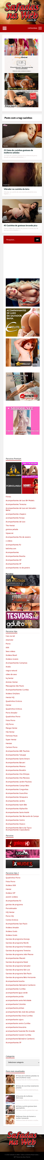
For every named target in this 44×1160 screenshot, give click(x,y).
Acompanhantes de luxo (15, 522)
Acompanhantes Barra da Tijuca (18, 828)
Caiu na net (10, 636)
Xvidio (8, 667)
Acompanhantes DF (13, 560)
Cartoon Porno (11, 747)
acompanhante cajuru (14, 1019)
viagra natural (11, 670)
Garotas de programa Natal (17, 962)
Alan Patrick (26, 1157)
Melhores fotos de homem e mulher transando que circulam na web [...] (27, 1120)
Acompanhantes (12, 552)
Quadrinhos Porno (13, 716)
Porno (8, 644)
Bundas (5, 146)
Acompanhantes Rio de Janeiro (18, 537)
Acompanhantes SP (13, 564)
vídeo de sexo (11, 674)
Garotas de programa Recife (17, 943)
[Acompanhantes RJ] (30, 463)
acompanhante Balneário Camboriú (20, 1039)
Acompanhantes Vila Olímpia (17, 774)
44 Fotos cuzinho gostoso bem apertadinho (26, 1107)
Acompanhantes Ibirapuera (17, 797)
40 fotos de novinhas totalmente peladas (27, 1087)
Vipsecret (9, 533)
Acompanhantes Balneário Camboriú (20, 985)
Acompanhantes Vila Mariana (18, 778)
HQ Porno (10, 724)
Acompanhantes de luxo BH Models (20, 500)
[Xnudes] (23, 861)
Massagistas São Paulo (15, 686)
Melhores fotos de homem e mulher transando (26, 1117)
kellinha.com (11, 548)
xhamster (9, 640)
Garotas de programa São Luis (18, 970)
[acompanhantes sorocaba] (23, 373)
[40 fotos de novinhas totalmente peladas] (10, 1089)
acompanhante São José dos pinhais (20, 1012)
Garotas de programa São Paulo (18, 973)
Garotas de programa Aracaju (18, 939)
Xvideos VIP (10, 893)
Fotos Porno (10, 720)
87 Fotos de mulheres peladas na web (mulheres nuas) (27, 1076)
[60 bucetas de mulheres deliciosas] (10, 1099)
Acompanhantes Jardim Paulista (19, 782)
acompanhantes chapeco (16, 514)
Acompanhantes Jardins (15, 801)
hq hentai (9, 678)
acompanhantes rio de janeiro (18, 568)
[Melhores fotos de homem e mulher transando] (10, 1119)
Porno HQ (10, 916)
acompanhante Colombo (16, 1004)
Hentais (9, 743)
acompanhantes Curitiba (15, 989)
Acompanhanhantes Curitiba (17, 690)
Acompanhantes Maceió (15, 958)
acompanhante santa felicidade (18, 1000)
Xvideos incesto (12, 659)
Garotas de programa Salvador (18, 966)
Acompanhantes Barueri (15, 762)
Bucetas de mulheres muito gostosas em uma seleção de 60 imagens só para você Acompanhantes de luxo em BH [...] (27, 1100)
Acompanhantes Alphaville (17, 809)
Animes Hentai (12, 682)
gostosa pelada (12, 529)
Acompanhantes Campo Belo (17, 785)
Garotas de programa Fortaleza (18, 947)
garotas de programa (14, 904)
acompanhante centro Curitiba (18, 1023)
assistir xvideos (12, 897)
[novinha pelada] (23, 850)
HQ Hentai (10, 732)
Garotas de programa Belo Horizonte (21, 977)
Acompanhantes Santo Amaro (18, 759)
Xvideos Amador (12, 927)
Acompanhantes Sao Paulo (16, 924)
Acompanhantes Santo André (17, 812)
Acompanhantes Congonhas (17, 789)
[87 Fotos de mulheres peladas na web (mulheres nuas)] (10, 1079)
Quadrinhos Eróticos (14, 709)
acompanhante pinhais (15, 1008)
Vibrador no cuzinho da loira (16, 189)
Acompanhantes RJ (13, 901)
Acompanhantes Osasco (15, 824)
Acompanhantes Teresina (16, 504)
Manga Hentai (11, 728)
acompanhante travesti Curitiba (18, 1035)
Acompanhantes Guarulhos (17, 793)
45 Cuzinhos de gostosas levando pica (20, 225)
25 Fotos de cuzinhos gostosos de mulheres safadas (18, 151)
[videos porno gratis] (14, 479)
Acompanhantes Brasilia (15, 556)
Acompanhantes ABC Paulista (17, 751)
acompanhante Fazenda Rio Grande (20, 1031)
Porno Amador (11, 713)
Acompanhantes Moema (15, 766)
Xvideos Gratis (11, 931)
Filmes (8, 497)
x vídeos (9, 541)
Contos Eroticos (12, 920)
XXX (7, 647)
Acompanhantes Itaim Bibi (16, 805)
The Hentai (10, 525)
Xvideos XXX (11, 885)
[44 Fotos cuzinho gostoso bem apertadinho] (10, 1109)
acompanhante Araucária (16, 1027)
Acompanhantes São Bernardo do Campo (22, 816)
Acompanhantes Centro (15, 820)
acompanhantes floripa (15, 518)
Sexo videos (10, 651)
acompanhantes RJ (13, 545)
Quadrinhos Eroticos (14, 701)
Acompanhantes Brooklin (16, 770)
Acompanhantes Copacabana (17, 830)
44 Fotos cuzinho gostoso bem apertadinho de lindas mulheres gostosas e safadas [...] (27, 1110)
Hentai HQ (10, 697)
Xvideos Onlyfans (13, 693)
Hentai (8, 705)
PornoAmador (11, 908)
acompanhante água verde (17, 993)
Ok (37, 240)
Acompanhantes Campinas (16, 663)
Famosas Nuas (11, 736)
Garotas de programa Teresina (18, 950)
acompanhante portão (15, 996)
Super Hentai (11, 739)
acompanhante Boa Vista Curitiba (19, 1016)
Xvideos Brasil (11, 655)
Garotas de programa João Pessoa (19, 954)
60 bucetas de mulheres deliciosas (24, 1097)
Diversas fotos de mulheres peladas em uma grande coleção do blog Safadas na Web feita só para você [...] (27, 1080)
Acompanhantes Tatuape (16, 755)
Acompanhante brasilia (15, 981)
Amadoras (6, 185)
